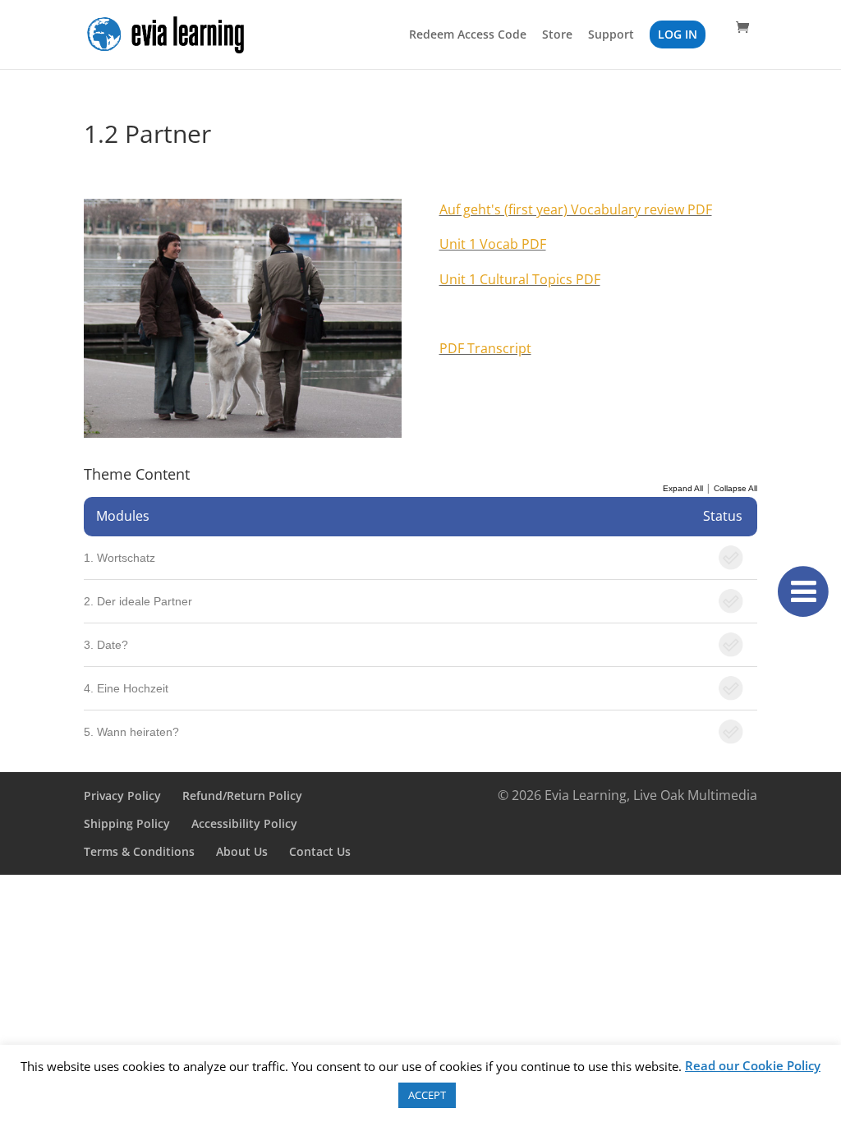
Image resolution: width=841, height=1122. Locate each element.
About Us (242, 851)
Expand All (683, 488)
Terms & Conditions (139, 851)
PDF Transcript (485, 348)
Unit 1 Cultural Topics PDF (519, 279)
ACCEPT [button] (427, 1095)
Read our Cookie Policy (752, 1065)
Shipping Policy (127, 823)
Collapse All (735, 488)
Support (611, 35)
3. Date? (106, 644)
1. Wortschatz (119, 557)
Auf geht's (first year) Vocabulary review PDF (575, 209)
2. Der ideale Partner (138, 601)
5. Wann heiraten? (131, 731)
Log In (677, 34)
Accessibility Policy (244, 823)
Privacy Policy (122, 795)
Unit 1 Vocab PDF (492, 244)
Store (557, 35)
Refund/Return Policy (242, 795)
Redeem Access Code (467, 35)
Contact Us (320, 851)
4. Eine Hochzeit (126, 688)
